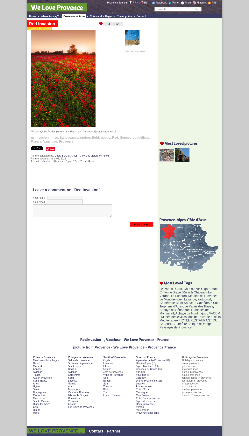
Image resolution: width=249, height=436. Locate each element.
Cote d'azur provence (148, 398)
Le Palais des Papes (198, 306)
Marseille (38, 366)
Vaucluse (50, 141)
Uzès (36, 412)
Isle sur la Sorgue (78, 395)
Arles (36, 383)
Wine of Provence (113, 374)
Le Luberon (179, 296)
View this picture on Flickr (94, 155)
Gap (35, 406)
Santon (107, 369)
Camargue (141, 392)
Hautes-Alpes (143, 363)
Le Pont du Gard (171, 289)
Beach (106, 380)
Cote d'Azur (142, 389)
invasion (42, 137)
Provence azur (144, 386)
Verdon (140, 406)
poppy (105, 137)
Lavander (108, 363)
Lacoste (72, 380)
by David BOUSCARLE (40, 28)
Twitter (175, 2)
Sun (105, 383)
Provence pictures (74, 16)
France (36, 141)
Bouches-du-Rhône (146, 369)
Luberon (140, 383)
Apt (70, 386)
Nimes (36, 409)
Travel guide (124, 16)
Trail (105, 392)
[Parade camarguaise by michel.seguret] (167, 161)
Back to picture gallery (135, 51)
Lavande (190, 299)
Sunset (125, 137)
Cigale (205, 289)
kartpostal (204, 299)
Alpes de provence (146, 401)
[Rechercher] (196, 9)
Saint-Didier (74, 366)
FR (134, 2)
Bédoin (72, 369)
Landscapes (69, 137)
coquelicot (141, 137)
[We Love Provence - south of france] (141, 2)
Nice (35, 363)
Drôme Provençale (146, 380)
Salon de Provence (78, 360)
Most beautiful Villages (46, 360)
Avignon (37, 371)
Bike (105, 389)
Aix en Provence (42, 377)
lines (54, 137)
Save (52, 149)
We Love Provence (57, 7)
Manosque (39, 398)
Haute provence (145, 404)
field (95, 137)
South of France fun (115, 357)
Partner (113, 431)
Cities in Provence (44, 357)
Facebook (161, 2)
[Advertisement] (92, 175)
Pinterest (201, 2)
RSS (214, 2)
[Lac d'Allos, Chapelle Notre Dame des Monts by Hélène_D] (182, 161)
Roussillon (74, 398)
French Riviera (111, 395)
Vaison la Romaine (78, 392)
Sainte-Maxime (41, 401)
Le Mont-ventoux (171, 299)
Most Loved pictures (181, 143)
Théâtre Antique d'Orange (194, 324)
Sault (36, 389)
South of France (145, 357)
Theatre (107, 386)
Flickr (188, 2)
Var (138, 371)
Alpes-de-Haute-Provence (150, 360)
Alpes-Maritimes (145, 366)
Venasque (73, 401)
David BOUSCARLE (66, 155)
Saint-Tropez (40, 380)
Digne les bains (41, 404)
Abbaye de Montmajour (191, 313)
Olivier (106, 366)
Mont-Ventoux (144, 395)
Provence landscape (147, 412)
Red (115, 137)
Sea (105, 377)
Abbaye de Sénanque (175, 310)
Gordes (72, 383)
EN (145, 2)
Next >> (128, 46)
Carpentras (39, 395)
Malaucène (74, 389)
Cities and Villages (101, 16)
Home (32, 16)
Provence (66, 141)
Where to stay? (50, 16)
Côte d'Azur (192, 289)
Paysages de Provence (176, 327)
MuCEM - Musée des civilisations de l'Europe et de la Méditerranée (190, 317)
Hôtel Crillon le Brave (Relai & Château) (189, 290)
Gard (138, 377)
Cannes (37, 369)
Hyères (37, 386)
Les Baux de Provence (81, 406)
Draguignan (39, 392)
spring (85, 137)
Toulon (36, 374)
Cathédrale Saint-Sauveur (177, 303)
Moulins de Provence (202, 296)
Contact (141, 16)
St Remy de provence (80, 363)
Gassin (72, 404)
